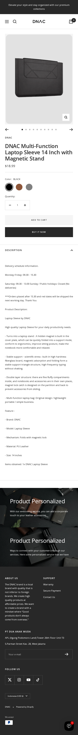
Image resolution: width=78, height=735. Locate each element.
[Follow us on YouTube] (28, 680)
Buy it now (39, 232)
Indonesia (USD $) (16, 696)
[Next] (71, 129)
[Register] (66, 654)
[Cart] (71, 21)
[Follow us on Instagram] (19, 680)
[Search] (15, 21)
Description (13, 250)
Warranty (48, 584)
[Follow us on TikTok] (37, 680)
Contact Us (49, 597)
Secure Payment (52, 590)
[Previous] (7, 129)
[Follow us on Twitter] (9, 680)
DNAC (8, 137)
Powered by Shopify (25, 707)
